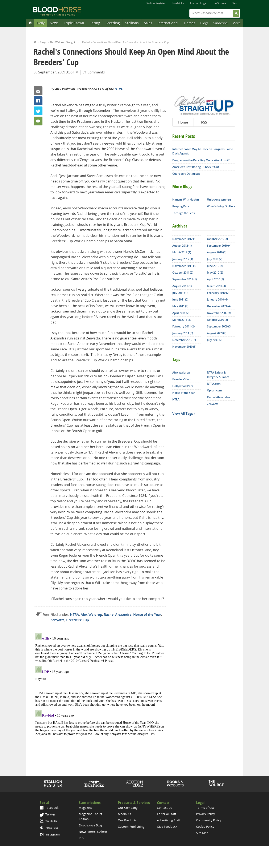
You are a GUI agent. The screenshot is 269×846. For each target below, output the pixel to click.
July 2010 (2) (214, 259)
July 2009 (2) (214, 340)
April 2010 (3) (215, 279)
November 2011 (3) (184, 266)
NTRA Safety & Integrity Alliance (218, 375)
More (236, 23)
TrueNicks (177, 3)
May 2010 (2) (215, 272)
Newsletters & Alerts (93, 832)
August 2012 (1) (182, 245)
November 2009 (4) (219, 313)
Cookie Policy (205, 827)
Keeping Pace (180, 206)
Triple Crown (74, 23)
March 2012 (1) (181, 252)
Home (35, 41)
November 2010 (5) (184, 347)
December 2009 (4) (219, 306)
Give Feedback (167, 827)
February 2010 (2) (218, 293)
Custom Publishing (131, 827)
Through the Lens (183, 213)
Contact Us (164, 808)
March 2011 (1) (181, 320)
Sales (148, 23)
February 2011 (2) (183, 326)
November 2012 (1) (184, 239)
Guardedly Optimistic (186, 174)
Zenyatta (57, 620)
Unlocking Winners (219, 199)
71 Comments (94, 72)
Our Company (127, 808)
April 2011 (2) (180, 313)
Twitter (38, 110)
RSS (204, 122)
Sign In (236, 3)
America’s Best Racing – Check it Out (195, 167)
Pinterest (51, 828)
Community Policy (208, 820)
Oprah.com (214, 390)
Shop (175, 783)
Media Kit (124, 814)
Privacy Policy (205, 814)
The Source (219, 3)
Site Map (202, 833)
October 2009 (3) (217, 320)
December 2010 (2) (184, 340)
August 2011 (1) (182, 286)
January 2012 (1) (182, 259)
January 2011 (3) (182, 333)
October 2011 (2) (182, 272)
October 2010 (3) (217, 239)
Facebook (38, 100)
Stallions (132, 23)
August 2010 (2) (216, 252)
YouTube (51, 821)
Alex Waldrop (91, 614)
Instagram (52, 834)
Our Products (127, 820)
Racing (95, 23)
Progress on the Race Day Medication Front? (200, 160)
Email (38, 90)
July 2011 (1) (179, 293)
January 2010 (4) (217, 299)
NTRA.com (213, 384)
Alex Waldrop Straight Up (64, 42)
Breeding (112, 23)
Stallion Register (156, 3)
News (54, 23)
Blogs (204, 23)
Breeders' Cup (77, 620)
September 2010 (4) (219, 245)
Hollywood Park (182, 386)
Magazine (85, 808)
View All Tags (182, 413)
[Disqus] (100, 683)
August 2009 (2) (216, 333)
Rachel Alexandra (118, 614)
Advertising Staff (168, 820)
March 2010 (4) (216, 286)
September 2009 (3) (219, 326)
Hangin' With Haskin (185, 199)
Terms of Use (205, 808)
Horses (189, 23)
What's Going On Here (221, 206)
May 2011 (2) (180, 306)
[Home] (30, 22)
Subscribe (220, 23)
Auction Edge (198, 3)
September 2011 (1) (184, 279)
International (168, 23)
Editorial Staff (166, 814)
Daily (41, 23)
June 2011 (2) (180, 299)
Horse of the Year (147, 614)
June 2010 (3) (215, 266)
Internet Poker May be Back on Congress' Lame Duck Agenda (202, 151)
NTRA (119, 89)
